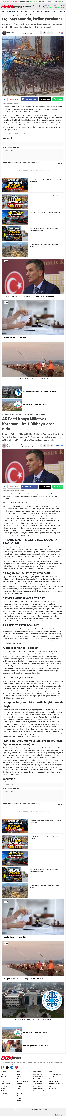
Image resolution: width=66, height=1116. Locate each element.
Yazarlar (20, 1076)
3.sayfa (13, 15)
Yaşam (33, 11)
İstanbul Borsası (38, 1079)
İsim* (4, 141)
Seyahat (19, 1084)
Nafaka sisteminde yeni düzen (15, 338)
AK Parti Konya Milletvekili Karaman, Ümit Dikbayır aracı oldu (28, 296)
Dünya (19, 1072)
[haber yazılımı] (59, 1115)
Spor (2, 1081)
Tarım (53, 11)
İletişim (51, 1076)
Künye (51, 1072)
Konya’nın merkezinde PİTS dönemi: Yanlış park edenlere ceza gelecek (44, 229)
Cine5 (51, 1086)
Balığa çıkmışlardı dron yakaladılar (33, 378)
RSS (16, 1109)
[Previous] (14, 382)
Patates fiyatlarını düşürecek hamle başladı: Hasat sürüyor (44, 245)
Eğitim (19, 1074)
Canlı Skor (52, 1089)
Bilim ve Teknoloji (22, 1081)
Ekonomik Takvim (39, 1089)
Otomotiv (20, 1091)
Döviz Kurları (37, 1081)
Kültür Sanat (5, 1089)
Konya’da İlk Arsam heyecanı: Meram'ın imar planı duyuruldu (44, 197)
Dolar (47, 5)
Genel (12, 414)
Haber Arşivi (53, 1079)
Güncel (3, 11)
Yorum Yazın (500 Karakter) (11, 147)
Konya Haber (11, 11)
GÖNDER (60, 163)
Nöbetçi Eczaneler (39, 1091)
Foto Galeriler (37, 1074)
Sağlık (19, 1086)
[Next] (51, 382)
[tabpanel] (33, 363)
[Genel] (33, 276)
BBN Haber (6, 15)
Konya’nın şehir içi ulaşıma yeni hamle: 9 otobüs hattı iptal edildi (45, 213)
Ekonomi (47, 11)
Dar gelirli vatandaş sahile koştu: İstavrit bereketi (23, 979)
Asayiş (27, 11)
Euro (55, 5)
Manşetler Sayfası (39, 1076)
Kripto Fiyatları (38, 1086)
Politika (3, 1091)
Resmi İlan (40, 11)
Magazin (20, 1079)
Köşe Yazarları (37, 1072)
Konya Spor (20, 11)
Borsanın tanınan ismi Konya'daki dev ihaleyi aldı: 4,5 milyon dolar (45, 180)
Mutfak (19, 1093)
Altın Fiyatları (37, 1084)
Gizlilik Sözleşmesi (55, 1074)
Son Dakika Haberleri (56, 1084)
